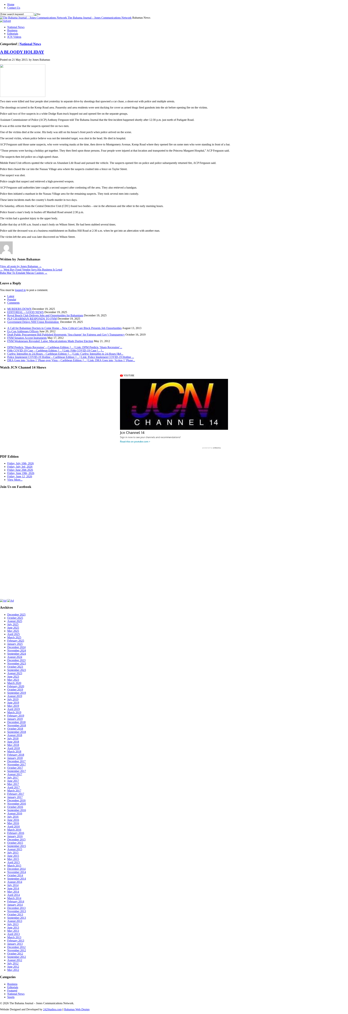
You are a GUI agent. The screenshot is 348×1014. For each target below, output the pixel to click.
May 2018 (13, 745)
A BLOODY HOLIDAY (22, 52)
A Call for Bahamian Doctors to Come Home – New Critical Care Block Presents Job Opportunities (64, 328)
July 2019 (12, 699)
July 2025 (12, 624)
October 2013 (15, 914)
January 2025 (15, 643)
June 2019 (13, 702)
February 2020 (15, 686)
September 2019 (16, 692)
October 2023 (15, 666)
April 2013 (13, 934)
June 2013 (13, 927)
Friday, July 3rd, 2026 (19, 466)
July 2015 (12, 852)
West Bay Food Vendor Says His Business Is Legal (31, 269)
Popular (11, 299)
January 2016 (15, 836)
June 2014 (13, 888)
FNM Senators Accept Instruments (27, 337)
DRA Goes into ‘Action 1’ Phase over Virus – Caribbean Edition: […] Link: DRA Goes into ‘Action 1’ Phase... (71, 360)
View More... (14, 479)
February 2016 (15, 833)
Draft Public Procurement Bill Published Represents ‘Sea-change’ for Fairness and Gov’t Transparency (66, 334)
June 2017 (13, 780)
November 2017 (16, 764)
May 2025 (13, 630)
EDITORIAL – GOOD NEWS (25, 312)
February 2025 (15, 640)
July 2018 (12, 738)
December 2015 (16, 839)
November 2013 (16, 911)
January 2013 (15, 943)
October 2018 (15, 728)
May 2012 (13, 969)
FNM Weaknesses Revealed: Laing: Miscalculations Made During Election (50, 341)
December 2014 (16, 868)
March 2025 (14, 637)
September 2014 (16, 878)
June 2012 (13, 966)
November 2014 (16, 872)
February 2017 (15, 793)
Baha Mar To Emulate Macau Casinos (23, 272)
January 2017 (15, 797)
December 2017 (16, 761)
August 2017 (14, 774)
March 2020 (14, 683)
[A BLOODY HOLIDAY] (22, 95)
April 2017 (13, 787)
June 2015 (13, 855)
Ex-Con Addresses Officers (23, 331)
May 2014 (13, 891)
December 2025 (16, 614)
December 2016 (16, 800)
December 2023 (16, 660)
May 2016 (13, 823)
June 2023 (13, 676)
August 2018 (14, 735)
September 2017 (16, 771)
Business (12, 30)
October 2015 (15, 842)
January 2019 (15, 718)
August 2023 (14, 673)
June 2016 (13, 819)
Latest (10, 296)
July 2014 (12, 885)
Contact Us (13, 7)
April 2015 (13, 862)
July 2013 (12, 924)
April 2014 (13, 894)
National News (15, 27)
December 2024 (16, 647)
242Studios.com (52, 1009)
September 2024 (16, 653)
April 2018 (13, 748)
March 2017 (14, 790)
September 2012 (16, 956)
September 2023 (16, 670)
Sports (10, 997)
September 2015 (16, 846)
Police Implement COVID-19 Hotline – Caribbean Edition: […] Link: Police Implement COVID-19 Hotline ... (70, 357)
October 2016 (15, 806)
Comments (13, 302)
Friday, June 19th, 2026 (20, 473)
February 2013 (15, 940)
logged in (20, 290)
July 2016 (12, 816)
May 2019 (13, 705)
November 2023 (16, 663)
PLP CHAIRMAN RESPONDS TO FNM (32, 318)
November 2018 (16, 725)
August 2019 (14, 696)
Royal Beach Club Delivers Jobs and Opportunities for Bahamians (45, 315)
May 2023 (13, 679)
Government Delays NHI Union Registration (33, 321)
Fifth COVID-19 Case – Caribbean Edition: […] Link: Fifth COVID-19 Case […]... (55, 350)
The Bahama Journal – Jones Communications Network (100, 17)
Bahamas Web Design (77, 1009)
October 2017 (15, 767)
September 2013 (16, 917)
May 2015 (13, 859)
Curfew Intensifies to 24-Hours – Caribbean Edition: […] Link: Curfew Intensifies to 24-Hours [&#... (65, 353)
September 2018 (16, 731)
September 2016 (16, 810)
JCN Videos (14, 36)
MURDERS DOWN (19, 308)
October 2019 (15, 689)
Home (10, 4)
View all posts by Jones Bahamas (21, 266)
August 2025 (14, 621)
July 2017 (12, 777)
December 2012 (16, 947)
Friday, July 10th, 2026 (20, 463)
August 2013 (14, 921)
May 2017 (13, 784)
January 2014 (15, 904)
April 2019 (13, 709)
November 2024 (16, 650)
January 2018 (15, 758)
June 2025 (13, 627)
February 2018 (15, 754)
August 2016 (14, 813)
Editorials (12, 33)
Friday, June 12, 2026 (19, 476)
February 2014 (15, 901)
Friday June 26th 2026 (20, 469)
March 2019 (14, 712)
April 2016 (13, 826)
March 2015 (14, 865)
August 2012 (14, 960)
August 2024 (14, 656)
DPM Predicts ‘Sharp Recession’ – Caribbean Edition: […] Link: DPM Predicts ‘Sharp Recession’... (64, 347)
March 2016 (14, 829)
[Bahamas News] (34, 17)
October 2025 (15, 617)
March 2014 (14, 898)
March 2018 (14, 751)
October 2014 (15, 875)
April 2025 (13, 634)
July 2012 (12, 963)
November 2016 (16, 803)
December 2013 (16, 908)
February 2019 (15, 715)
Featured (12, 990)
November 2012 (16, 950)
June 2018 (13, 741)
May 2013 (13, 930)
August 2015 (14, 849)
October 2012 (15, 953)
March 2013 (14, 937)
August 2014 (14, 881)
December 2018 (16, 722)
